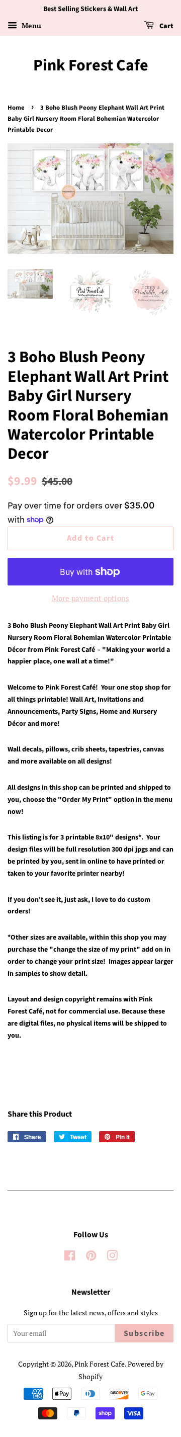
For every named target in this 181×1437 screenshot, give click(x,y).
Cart (165, 26)
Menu (30, 25)
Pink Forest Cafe (90, 65)
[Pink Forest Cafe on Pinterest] (91, 1257)
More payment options (90, 598)
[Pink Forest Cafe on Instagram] (112, 1257)
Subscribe (144, 1333)
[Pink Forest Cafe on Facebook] (69, 1257)
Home (16, 107)
